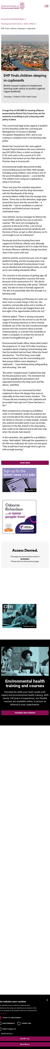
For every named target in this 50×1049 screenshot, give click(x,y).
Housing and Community (11, 24)
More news (25, 463)
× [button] (47, 1000)
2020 (26, 24)
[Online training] (19, 616)
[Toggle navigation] (46, 6)
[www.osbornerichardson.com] (19, 516)
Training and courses (25, 713)
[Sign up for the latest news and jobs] (19, 480)
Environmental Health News (13, 19)
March (32, 24)
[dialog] (25, 1023)
